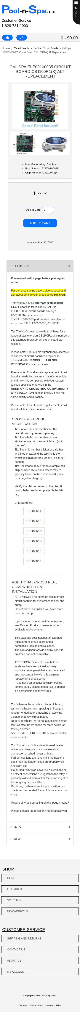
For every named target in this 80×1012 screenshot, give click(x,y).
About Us (14, 960)
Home (6, 48)
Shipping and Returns (24, 938)
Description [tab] (19, 266)
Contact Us (16, 949)
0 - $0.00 (69, 38)
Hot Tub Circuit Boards (45, 48)
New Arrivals (17, 911)
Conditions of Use (53, 1005)
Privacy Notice (36, 1005)
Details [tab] (15, 827)
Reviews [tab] (15, 839)
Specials (14, 900)
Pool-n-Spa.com (48, 996)
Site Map (23, 1005)
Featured (14, 889)
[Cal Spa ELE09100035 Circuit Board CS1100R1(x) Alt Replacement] (40, 128)
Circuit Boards (21, 48)
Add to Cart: (33, 209)
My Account (16, 971)
